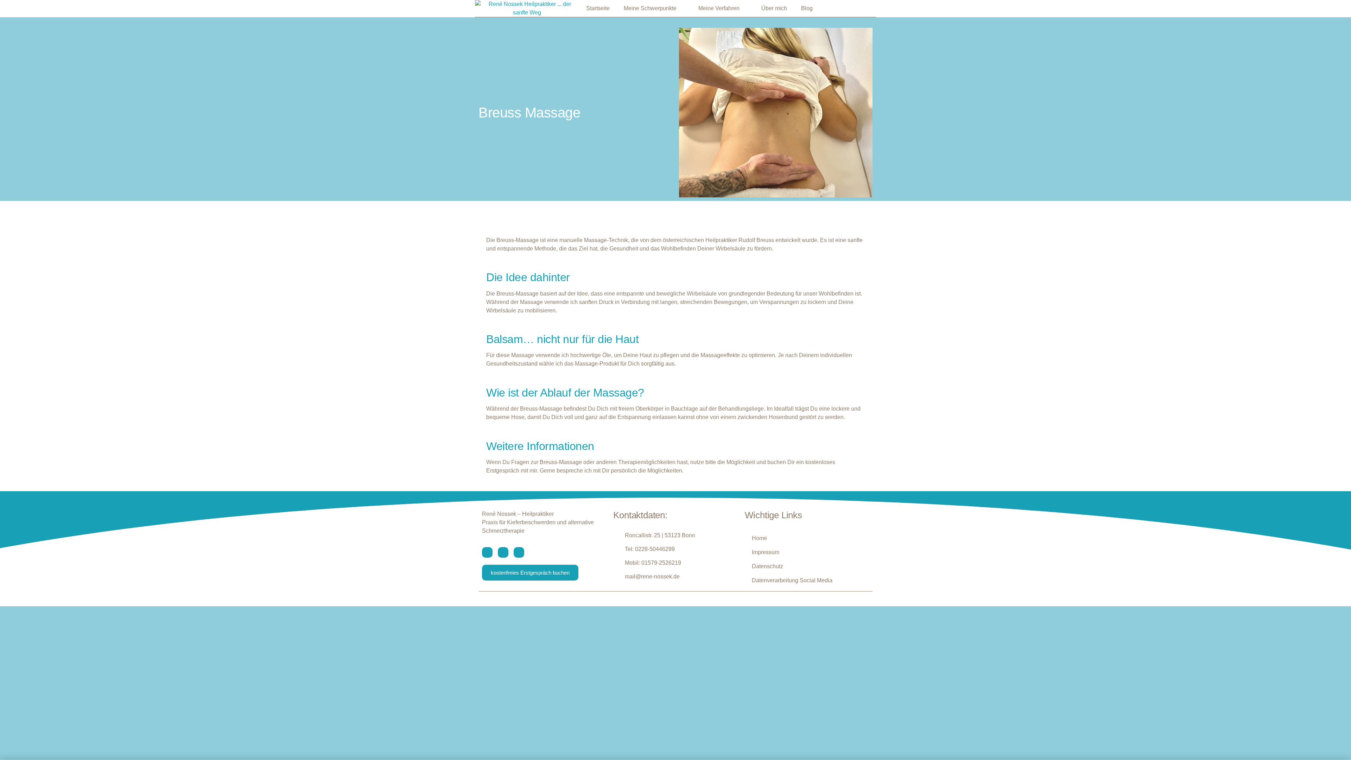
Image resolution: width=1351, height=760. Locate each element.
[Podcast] (519, 552)
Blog (807, 8)
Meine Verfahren (719, 8)
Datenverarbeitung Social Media (792, 580)
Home (759, 538)
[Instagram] (503, 552)
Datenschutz (767, 566)
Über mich (774, 8)
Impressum (765, 552)
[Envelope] (487, 552)
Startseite (598, 8)
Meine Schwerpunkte (650, 8)
